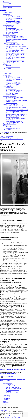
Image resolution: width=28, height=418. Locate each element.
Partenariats (5, 139)
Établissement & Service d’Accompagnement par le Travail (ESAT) (16, 52)
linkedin (8, 380)
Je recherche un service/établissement (12, 6)
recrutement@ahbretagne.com (8, 373)
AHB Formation (7, 3)
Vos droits (5, 64)
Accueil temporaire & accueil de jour (15, 44)
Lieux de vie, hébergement (9, 35)
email (19, 417)
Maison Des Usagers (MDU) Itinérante (15, 61)
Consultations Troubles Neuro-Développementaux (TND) (13, 23)
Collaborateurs (6, 398)
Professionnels (12, 139)
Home (1, 132)
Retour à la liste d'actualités (6, 136)
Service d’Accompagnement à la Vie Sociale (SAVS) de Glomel (15, 55)
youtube (3, 380)
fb (0, 380)
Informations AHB (4, 71)
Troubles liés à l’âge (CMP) (13, 21)
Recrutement (6, 2)
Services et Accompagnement (10, 43)
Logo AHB (3, 10)
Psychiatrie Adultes (11, 28)
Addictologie (9, 26)
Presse (4, 401)
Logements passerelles (11, 42)
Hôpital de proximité (11, 33)
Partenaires (5, 402)
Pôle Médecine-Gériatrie (12, 32)
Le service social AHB (11, 58)
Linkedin (16, 417)
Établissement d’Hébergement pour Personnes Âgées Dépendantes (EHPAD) (16, 38)
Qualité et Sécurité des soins (13, 67)
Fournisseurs (6, 399)
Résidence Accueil (10, 40)
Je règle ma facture (7, 7)
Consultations (6, 14)
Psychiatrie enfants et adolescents (14, 29)
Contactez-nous (7, 68)
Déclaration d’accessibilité (12, 392)
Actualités (6, 132)
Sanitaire (18, 139)
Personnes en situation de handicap (14, 36)
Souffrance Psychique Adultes (13, 16)
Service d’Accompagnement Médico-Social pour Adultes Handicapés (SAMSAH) (17, 49)
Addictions (9, 15)
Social (21, 139)
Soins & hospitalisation (8, 25)
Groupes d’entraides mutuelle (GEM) (15, 57)
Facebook (7, 417)
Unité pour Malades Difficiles (13, 30)
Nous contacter (3, 410)
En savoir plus (12, 416)
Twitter (11, 417)
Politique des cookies (11, 379)
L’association (6, 395)
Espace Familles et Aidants (9, 62)
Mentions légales (21, 379)
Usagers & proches (7, 12)
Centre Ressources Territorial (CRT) (15, 60)
